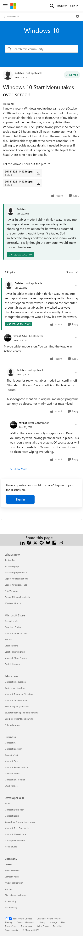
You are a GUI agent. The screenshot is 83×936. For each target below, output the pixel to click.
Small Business (12, 785)
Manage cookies (57, 922)
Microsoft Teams (12, 773)
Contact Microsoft (25, 922)
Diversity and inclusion (15, 895)
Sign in (20, 499)
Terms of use (10, 926)
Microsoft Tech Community (17, 828)
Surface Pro (10, 560)
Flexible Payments (13, 664)
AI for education (12, 724)
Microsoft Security (13, 748)
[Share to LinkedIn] (22, 542)
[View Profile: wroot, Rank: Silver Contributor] (8, 338)
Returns (8, 639)
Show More (20, 469)
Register (62, 6)
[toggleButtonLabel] (77, 16)
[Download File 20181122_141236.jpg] (38, 173)
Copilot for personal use (16, 584)
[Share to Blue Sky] (48, 542)
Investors (9, 888)
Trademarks (26, 926)
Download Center (13, 627)
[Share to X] (35, 542)
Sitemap (8, 922)
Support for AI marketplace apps (20, 821)
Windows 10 (13, 16)
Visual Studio (11, 846)
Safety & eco (42, 926)
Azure (7, 803)
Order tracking (11, 645)
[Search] (52, 5)
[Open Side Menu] (5, 6)
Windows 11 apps (13, 603)
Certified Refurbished (15, 651)
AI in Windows (11, 590)
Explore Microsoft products (17, 597)
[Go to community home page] (13, 6)
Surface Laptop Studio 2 (16, 572)
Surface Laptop (12, 566)
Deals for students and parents (19, 718)
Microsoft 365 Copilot (15, 779)
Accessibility (10, 901)
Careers (8, 864)
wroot (17, 336)
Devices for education (15, 688)
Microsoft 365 (11, 761)
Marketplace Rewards (15, 840)
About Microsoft (12, 870)
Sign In (74, 6)
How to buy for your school (17, 706)
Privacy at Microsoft (14, 882)
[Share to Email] (61, 542)
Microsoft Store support (16, 633)
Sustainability (11, 907)
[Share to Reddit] (42, 542)
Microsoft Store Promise (16, 657)
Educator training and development (21, 712)
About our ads (11, 929)
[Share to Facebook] (29, 542)
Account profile (12, 621)
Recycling (57, 926)
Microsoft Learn (12, 815)
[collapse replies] (41, 280)
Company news (12, 876)
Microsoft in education (15, 681)
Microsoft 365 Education (16, 700)
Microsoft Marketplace (15, 834)
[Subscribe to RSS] (54, 542)
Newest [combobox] (72, 272)
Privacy (41, 922)
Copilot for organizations (16, 578)
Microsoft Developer (14, 809)
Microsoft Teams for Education (19, 694)
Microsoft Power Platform (16, 767)
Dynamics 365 (11, 754)
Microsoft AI (10, 742)
